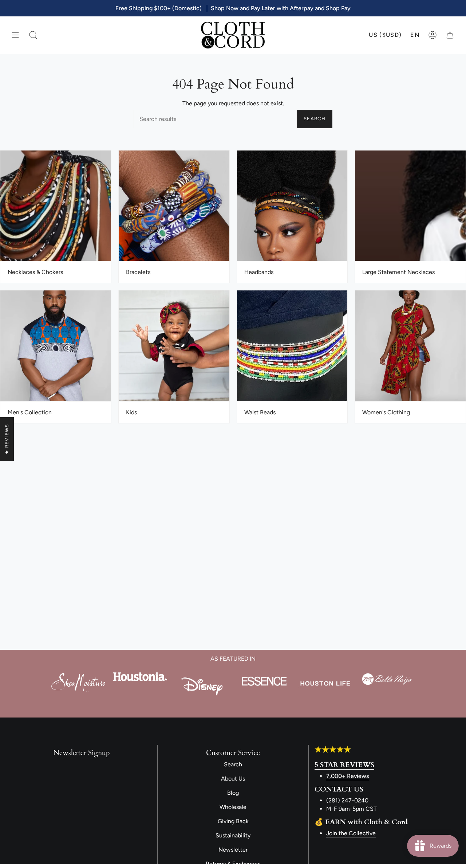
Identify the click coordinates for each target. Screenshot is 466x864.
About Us (233, 778)
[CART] (450, 35)
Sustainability (233, 835)
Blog (233, 792)
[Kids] (174, 346)
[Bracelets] (174, 206)
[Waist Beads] (292, 346)
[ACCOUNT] (432, 35)
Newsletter (233, 849)
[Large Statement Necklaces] (410, 206)
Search (314, 118)
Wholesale (233, 807)
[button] (33, 35)
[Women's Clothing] (410, 346)
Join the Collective (351, 833)
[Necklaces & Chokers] (55, 206)
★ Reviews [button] (6, 439)
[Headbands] (292, 206)
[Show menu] (15, 35)
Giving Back (233, 821)
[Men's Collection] (55, 346)
